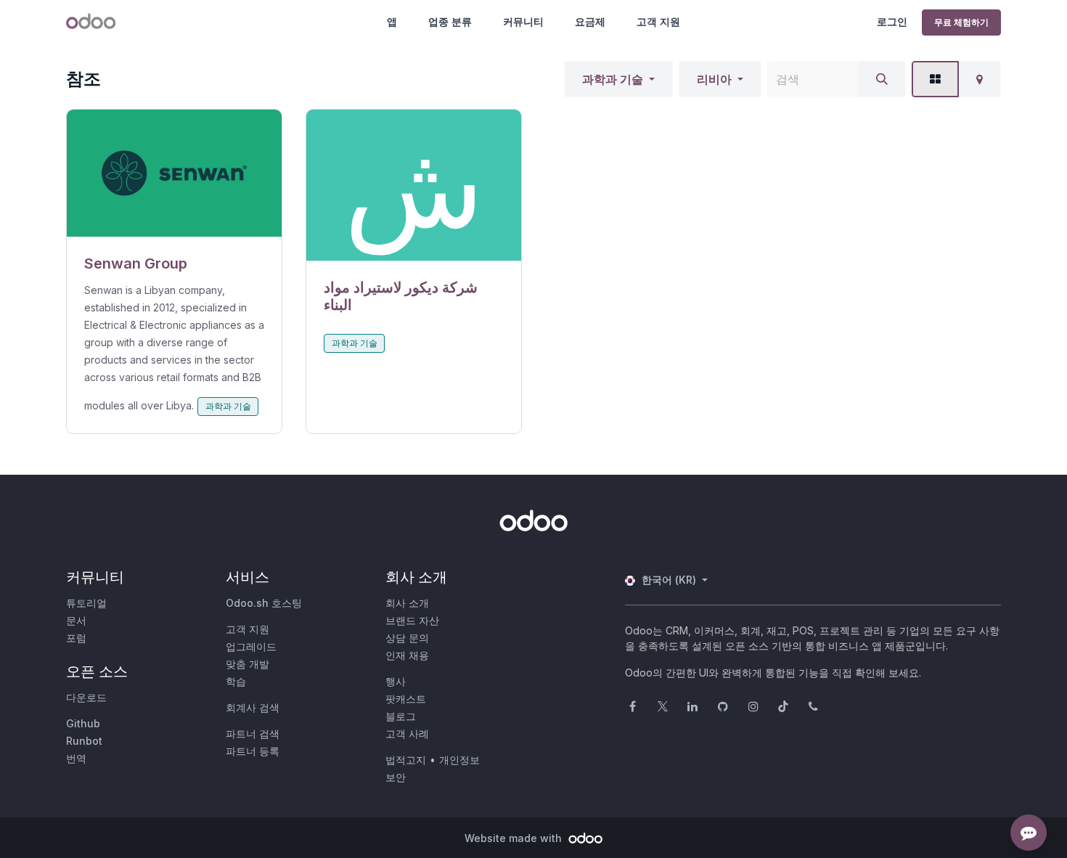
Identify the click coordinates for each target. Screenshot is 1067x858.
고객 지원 (658, 21)
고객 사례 (407, 733)
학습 (236, 681)
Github (83, 723)
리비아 (714, 79)
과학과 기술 (612, 79)
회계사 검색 (252, 707)
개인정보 (459, 759)
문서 (76, 620)
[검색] (882, 79)
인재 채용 (407, 655)
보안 (395, 777)
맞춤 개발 (247, 664)
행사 (395, 681)
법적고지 (405, 759)
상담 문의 (407, 638)
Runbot (84, 741)
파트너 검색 (252, 733)
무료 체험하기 (961, 22)
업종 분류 (450, 21)
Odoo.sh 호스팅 (264, 603)
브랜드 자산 (412, 620)
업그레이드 (251, 646)
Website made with (515, 838)
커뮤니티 (523, 21)
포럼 (76, 638)
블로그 (400, 716)
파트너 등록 (252, 751)
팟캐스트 (405, 698)
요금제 (590, 21)
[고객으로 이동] (174, 173)
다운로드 (86, 697)
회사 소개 (407, 603)
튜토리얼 (86, 603)
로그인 (892, 21)
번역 (76, 758)
